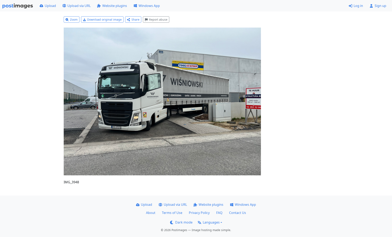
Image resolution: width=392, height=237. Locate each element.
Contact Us (237, 212)
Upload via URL (79, 5)
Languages (211, 222)
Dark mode (184, 222)
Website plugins (114, 5)
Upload (50, 5)
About (150, 212)
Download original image (104, 19)
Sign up (380, 5)
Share (135, 19)
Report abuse (158, 19)
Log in (358, 5)
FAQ (219, 212)
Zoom (74, 19)
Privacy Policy (199, 212)
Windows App (149, 5)
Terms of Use (172, 212)
